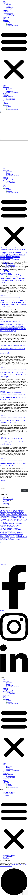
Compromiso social (8, 499)
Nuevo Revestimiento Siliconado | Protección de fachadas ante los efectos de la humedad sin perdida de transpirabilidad (14, 303)
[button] (14, 55)
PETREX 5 (3, 522)
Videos (8, 6)
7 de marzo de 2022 (17, 394)
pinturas (15, 528)
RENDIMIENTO (4, 537)
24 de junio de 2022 (17, 345)
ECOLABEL (19, 516)
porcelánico (3, 534)
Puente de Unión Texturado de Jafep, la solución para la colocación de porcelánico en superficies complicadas (14, 255)
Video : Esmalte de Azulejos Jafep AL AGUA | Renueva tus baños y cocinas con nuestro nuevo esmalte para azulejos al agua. (13, 327)
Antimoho (10, 512)
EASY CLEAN (11, 516)
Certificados (9, 7)
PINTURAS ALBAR (5, 529)
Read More (3, 273)
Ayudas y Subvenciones (12, 8)
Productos (5, 11)
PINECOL (2, 526)
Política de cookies (8, 793)
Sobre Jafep (6, 3)
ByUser (3, 275)
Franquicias (6, 17)
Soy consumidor (10, 14)
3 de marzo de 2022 (17, 417)
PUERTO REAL (4, 535)
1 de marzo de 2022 (17, 460)
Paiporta (24, 521)
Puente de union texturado (15, 534)
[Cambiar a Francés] (17, 24)
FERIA (2, 519)
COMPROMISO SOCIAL (16, 513)
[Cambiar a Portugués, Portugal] (17, 25)
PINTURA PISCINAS (6, 528)
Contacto (5, 20)
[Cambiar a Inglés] (17, 22)
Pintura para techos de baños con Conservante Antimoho (12, 421)
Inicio (4, 2)
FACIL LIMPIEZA (19, 518)
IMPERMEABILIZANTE (20, 519)
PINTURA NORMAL (12, 526)
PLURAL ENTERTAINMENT (8, 532)
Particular (5, 503)
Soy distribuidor (10, 15)
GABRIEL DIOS (8, 519)
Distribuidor (6, 500)
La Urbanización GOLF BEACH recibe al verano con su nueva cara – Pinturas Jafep (13, 351)
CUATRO (2, 515)
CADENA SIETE (4, 513)
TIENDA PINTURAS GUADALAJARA (10, 540)
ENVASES (11, 518)
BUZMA (21, 512)
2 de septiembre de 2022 (11, 297)
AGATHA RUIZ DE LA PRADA (8, 510)
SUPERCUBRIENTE (21, 537)
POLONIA (19, 532)
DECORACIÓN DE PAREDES (14, 515)
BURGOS (16, 512)
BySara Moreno (5, 249)
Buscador (2, 488)
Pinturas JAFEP (16, 529)
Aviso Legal (6, 795)
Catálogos (5, 10)
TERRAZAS (10, 538)
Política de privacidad (9, 792)
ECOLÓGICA (3, 518)
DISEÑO (24, 515)
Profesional (6, 504)
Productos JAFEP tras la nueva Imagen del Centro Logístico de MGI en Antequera (14, 374)
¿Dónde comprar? (8, 13)
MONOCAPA (7, 521)
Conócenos (9, 4)
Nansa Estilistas (16, 521)
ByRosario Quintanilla (6, 345)
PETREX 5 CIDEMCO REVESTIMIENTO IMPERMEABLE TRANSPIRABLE (11, 524)
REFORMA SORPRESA (15, 535)
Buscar (24, 490)
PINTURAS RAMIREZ (6, 531)
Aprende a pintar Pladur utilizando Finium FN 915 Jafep (13, 464)
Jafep (1, 521)
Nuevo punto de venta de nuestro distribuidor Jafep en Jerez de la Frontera (12, 280)
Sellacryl (12, 537)
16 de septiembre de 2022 (11, 275)
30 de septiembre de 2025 (15, 249)
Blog (4, 18)
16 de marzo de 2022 (17, 369)
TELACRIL (3, 538)
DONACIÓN (3, 516)
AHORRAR (21, 510)
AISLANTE (3, 512)
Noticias (5, 501)
